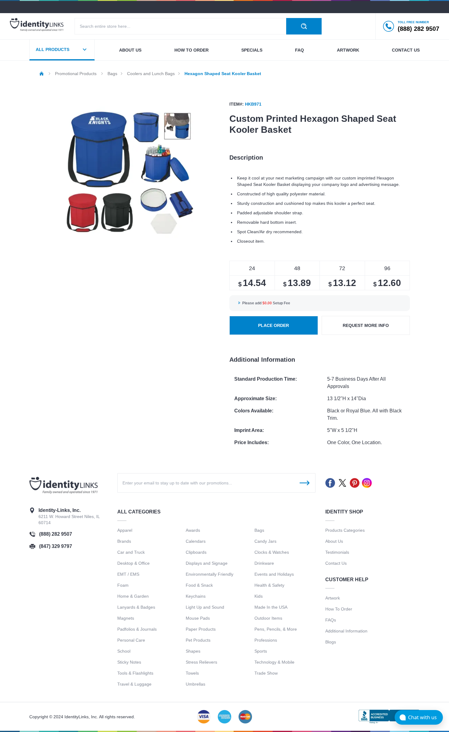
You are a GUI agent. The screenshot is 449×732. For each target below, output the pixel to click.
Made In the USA (270, 607)
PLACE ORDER (273, 325)
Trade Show (266, 673)
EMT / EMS (128, 574)
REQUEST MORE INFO (366, 325)
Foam (123, 585)
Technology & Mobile (274, 662)
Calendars (196, 541)
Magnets (125, 618)
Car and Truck (131, 552)
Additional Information (346, 631)
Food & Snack (199, 585)
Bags (259, 530)
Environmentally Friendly (209, 574)
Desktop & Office (133, 563)
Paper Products (201, 629)
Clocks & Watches (271, 552)
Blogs (330, 642)
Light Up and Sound (205, 607)
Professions (265, 640)
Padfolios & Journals (137, 629)
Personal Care (131, 640)
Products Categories (345, 530)
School (123, 651)
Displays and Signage (207, 563)
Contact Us (336, 563)
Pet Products (198, 640)
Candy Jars (265, 541)
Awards (193, 530)
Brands (124, 541)
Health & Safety (269, 585)
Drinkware (264, 563)
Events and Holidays (274, 574)
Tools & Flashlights (135, 673)
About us (130, 50)
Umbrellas (195, 684)
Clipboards (196, 552)
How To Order (338, 609)
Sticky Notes (129, 662)
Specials (251, 50)
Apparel (124, 530)
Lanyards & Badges (136, 607)
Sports (260, 651)
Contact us (406, 50)
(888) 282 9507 (55, 534)
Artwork (348, 50)
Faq (299, 50)
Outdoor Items (268, 618)
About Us (334, 541)
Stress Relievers (201, 662)
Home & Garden (133, 596)
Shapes (193, 651)
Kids (258, 596)
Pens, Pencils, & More (275, 629)
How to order (191, 50)
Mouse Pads (198, 618)
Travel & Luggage (134, 684)
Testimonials (337, 552)
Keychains (196, 596)
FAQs (330, 620)
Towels (192, 673)
